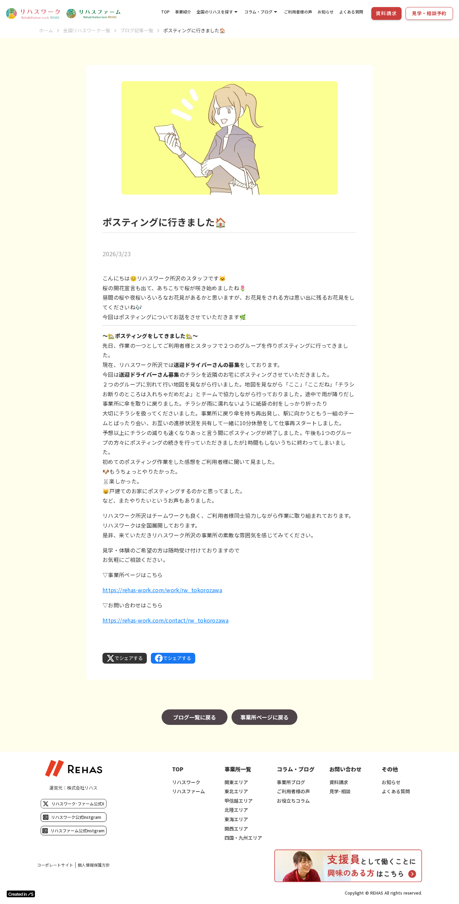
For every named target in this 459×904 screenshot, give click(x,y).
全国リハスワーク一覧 (86, 30)
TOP (165, 11)
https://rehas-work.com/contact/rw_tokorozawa (165, 620)
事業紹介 (183, 11)
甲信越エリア (238, 801)
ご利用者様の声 (298, 11)
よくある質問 (351, 11)
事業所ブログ (291, 782)
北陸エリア (236, 810)
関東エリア (236, 782)
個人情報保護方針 (94, 865)
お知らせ (326, 11)
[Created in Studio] (21, 894)
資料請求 (338, 782)
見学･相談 (339, 791)
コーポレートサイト (55, 865)
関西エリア (236, 829)
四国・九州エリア (243, 838)
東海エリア (236, 819)
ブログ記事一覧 (136, 30)
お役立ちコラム (293, 801)
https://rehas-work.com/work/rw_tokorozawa (162, 590)
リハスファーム (188, 791)
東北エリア (236, 791)
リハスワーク (186, 782)
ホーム (46, 30)
